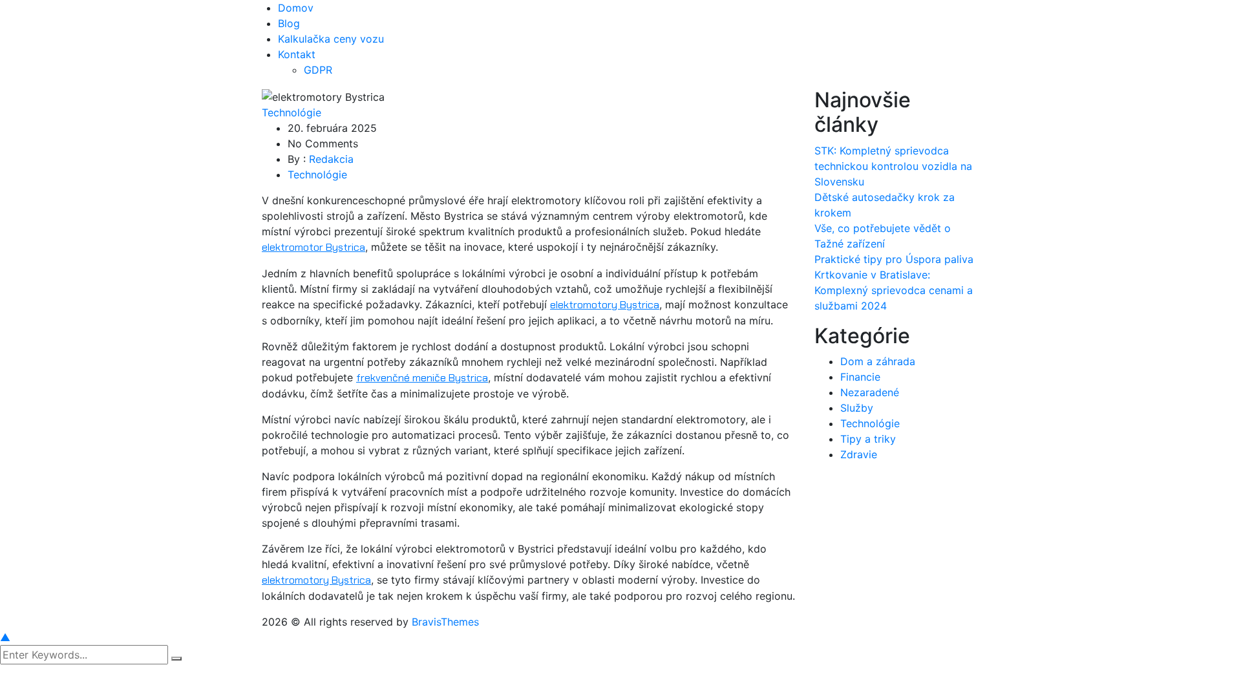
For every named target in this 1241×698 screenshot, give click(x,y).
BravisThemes (445, 621)
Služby (856, 407)
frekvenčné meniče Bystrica (422, 378)
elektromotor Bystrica (313, 247)
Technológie (291, 112)
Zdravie (858, 454)
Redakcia (331, 159)
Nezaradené (869, 392)
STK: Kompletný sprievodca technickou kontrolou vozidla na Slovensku (893, 166)
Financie (860, 376)
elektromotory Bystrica (604, 305)
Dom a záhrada (877, 361)
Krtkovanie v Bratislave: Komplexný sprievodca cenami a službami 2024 (893, 290)
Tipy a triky (868, 438)
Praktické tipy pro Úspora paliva (893, 259)
